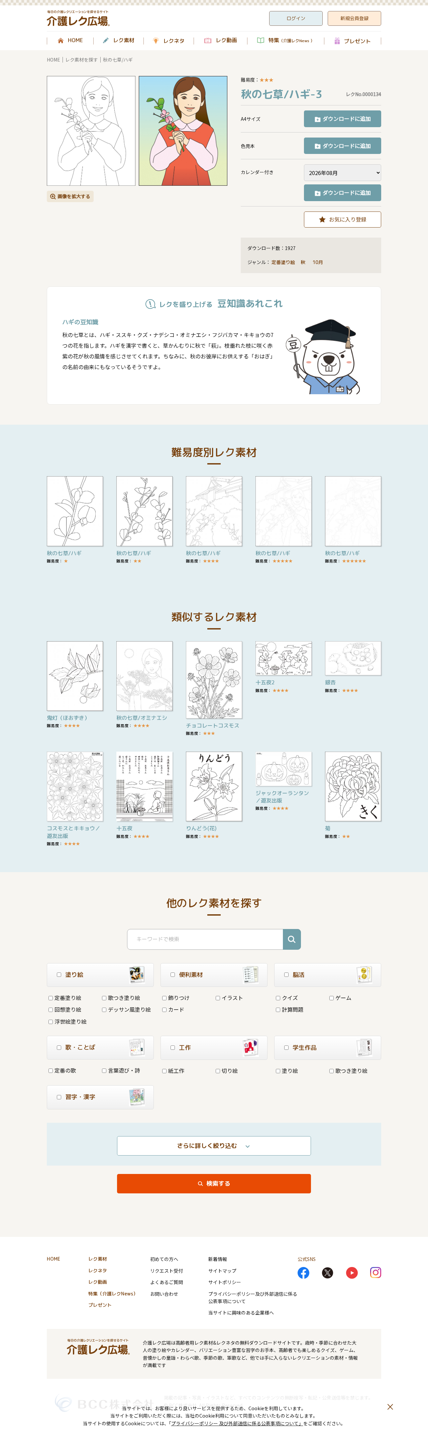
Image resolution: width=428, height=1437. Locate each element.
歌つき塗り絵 (124, 998)
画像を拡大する (74, 196)
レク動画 (226, 40)
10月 (318, 262)
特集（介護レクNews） (113, 1293)
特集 (291, 40)
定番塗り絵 (283, 262)
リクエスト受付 (166, 1270)
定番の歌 (65, 1070)
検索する (218, 1183)
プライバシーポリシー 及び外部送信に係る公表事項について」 (237, 1423)
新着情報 (217, 1259)
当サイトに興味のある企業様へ (241, 1312)
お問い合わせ (164, 1293)
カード (176, 1009)
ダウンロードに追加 (347, 118)
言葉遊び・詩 (124, 1070)
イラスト (232, 998)
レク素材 (123, 40)
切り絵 (230, 1071)
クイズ (290, 998)
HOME (75, 40)
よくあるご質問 (166, 1282)
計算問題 (292, 1009)
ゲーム (343, 998)
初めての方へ (164, 1259)
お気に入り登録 (347, 219)
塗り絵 (290, 1071)
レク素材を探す (81, 59)
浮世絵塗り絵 (71, 1021)
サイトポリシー (224, 1282)
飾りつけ (179, 998)
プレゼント (357, 41)
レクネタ (174, 40)
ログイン (296, 18)
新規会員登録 (354, 18)
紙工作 (176, 1071)
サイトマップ (222, 1270)
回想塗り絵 (68, 1009)
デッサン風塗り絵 (129, 1009)
